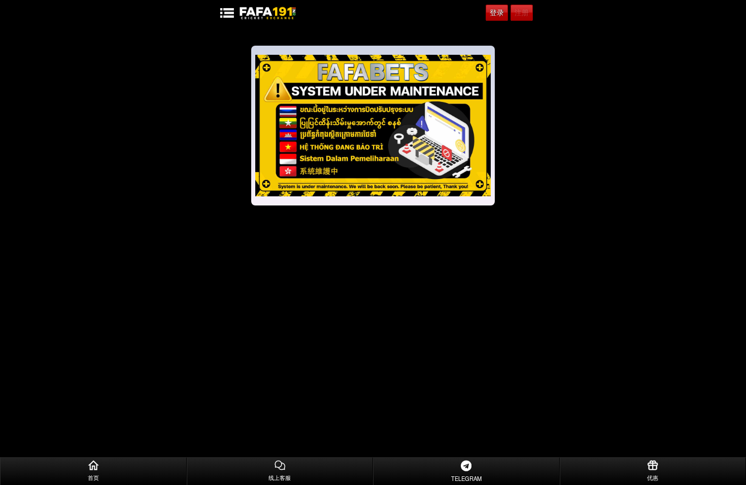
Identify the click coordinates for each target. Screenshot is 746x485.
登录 (497, 13)
